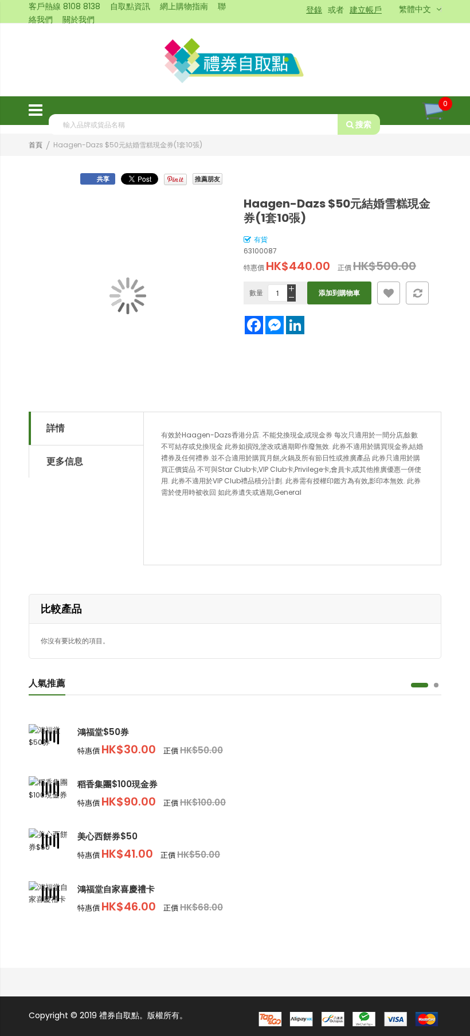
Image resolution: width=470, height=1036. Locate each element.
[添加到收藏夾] (388, 293)
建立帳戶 (366, 9)
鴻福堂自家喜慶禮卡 (116, 889)
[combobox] (193, 124)
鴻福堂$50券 (103, 732)
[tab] (86, 428)
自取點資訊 (130, 6)
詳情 (55, 428)
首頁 (35, 145)
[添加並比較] (417, 293)
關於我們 (78, 19)
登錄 (314, 9)
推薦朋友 (207, 178)
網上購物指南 (184, 6)
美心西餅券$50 (107, 836)
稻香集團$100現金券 (117, 784)
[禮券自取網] (235, 60)
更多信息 (64, 461)
